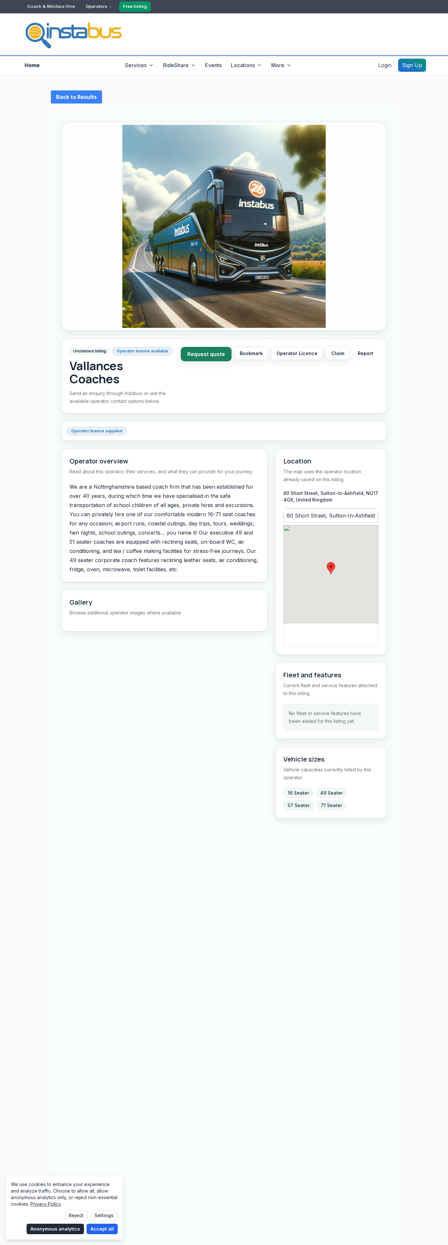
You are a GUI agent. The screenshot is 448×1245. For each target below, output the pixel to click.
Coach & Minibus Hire (51, 6)
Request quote (206, 354)
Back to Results (76, 97)
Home (32, 65)
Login (385, 65)
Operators (97, 6)
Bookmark (251, 353)
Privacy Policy (46, 1204)
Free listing (135, 6)
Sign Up (412, 65)
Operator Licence (296, 353)
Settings (103, 1215)
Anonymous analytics (55, 1229)
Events (213, 65)
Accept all (102, 1229)
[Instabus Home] (73, 34)
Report (365, 353)
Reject (76, 1215)
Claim (337, 353)
